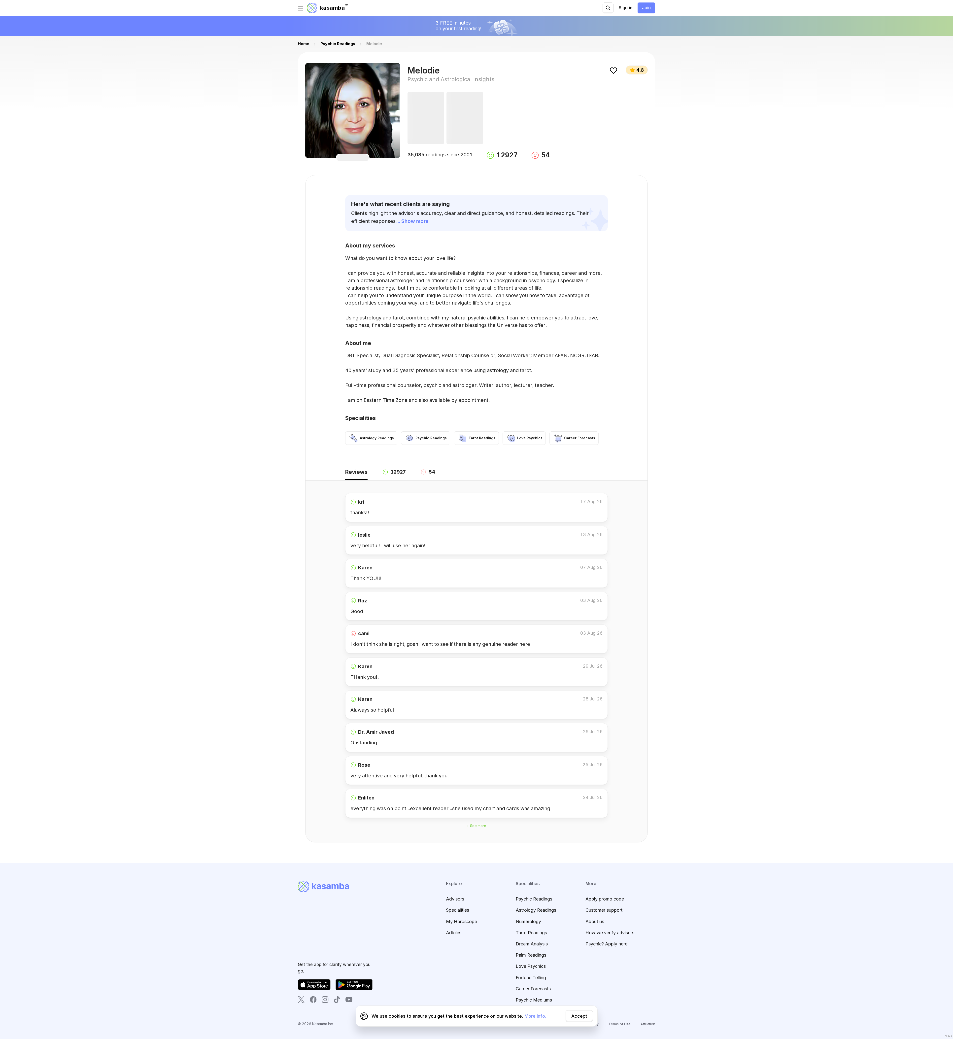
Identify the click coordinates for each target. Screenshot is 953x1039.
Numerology (528, 921)
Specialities (457, 910)
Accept (579, 1016)
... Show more (412, 221)
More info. (535, 1016)
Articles (453, 932)
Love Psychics (531, 966)
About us (594, 921)
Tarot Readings (531, 932)
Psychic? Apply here (606, 943)
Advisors (455, 898)
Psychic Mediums (534, 1000)
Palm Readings (531, 955)
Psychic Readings (534, 898)
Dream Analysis (532, 943)
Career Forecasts (533, 988)
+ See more (476, 826)
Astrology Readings (536, 910)
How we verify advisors (609, 932)
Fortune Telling (531, 977)
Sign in (625, 7)
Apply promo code (604, 898)
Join (646, 7)
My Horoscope (461, 921)
